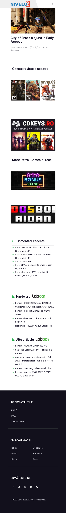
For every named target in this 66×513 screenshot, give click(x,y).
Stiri (14, 29)
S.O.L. (13, 416)
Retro (35, 459)
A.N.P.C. (14, 410)
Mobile (14, 453)
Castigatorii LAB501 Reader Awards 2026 (34, 307)
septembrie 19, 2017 (19, 47)
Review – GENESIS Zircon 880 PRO (31, 346)
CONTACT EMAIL (18, 421)
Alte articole (25, 339)
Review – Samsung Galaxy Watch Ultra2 (34, 368)
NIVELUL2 (15, 500)
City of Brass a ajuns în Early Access (32, 39)
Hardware (23, 296)
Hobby (14, 448)
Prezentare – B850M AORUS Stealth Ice (33, 326)
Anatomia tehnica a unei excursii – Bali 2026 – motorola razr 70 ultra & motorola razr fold (34, 361)
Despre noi (27, 261)
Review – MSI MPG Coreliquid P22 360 (33, 303)
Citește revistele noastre (30, 69)
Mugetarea (38, 448)
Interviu (14, 459)
